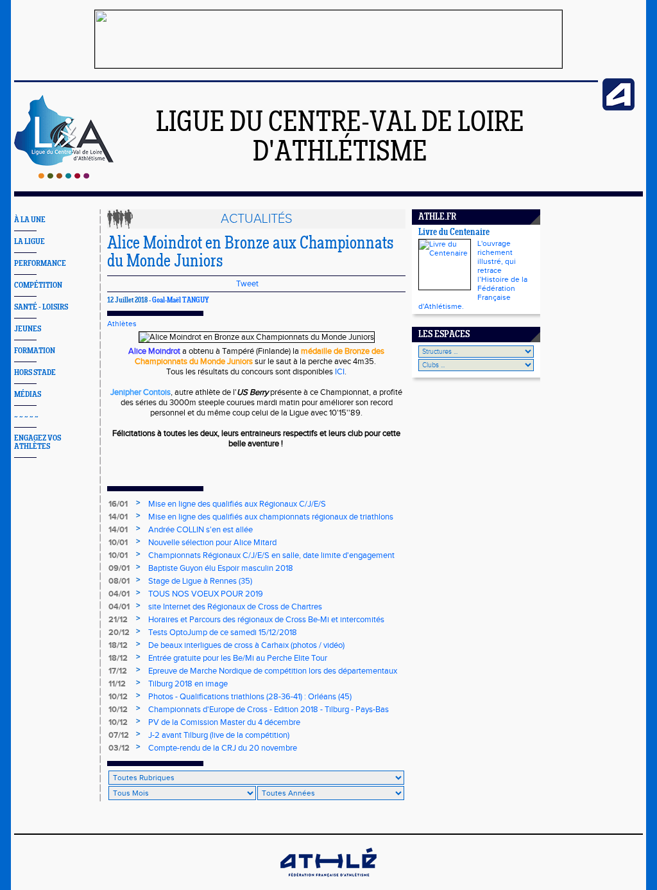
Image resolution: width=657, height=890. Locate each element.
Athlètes (122, 323)
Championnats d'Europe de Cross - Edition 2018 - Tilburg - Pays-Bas (268, 709)
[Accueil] (64, 176)
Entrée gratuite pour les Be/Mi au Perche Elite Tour (237, 658)
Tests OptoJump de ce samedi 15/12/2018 (222, 632)
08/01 (119, 581)
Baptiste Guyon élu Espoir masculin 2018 (220, 568)
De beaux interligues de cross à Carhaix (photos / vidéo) (246, 645)
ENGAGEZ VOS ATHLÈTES (37, 442)
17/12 (117, 671)
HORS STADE (35, 373)
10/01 (118, 542)
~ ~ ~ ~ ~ (26, 416)
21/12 (118, 620)
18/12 (118, 645)
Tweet (247, 284)
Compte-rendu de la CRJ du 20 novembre (222, 748)
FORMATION (34, 351)
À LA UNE (30, 220)
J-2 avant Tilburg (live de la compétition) (218, 735)
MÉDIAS (27, 394)
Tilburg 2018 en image (188, 684)
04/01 (119, 594)
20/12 (119, 632)
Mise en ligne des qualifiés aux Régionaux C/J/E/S (237, 504)
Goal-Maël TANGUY (180, 300)
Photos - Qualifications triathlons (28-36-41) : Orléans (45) (250, 697)
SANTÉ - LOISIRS (41, 307)
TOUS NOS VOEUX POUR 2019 (205, 594)
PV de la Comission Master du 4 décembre (224, 722)
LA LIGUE (29, 242)
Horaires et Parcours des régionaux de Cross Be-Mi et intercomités (266, 620)
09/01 (119, 568)
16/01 (118, 504)
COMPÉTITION (38, 285)
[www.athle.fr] (618, 108)
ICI (340, 372)
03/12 (119, 748)
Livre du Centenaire (454, 233)
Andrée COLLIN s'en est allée (200, 530)
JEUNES (27, 329)
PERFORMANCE (40, 263)
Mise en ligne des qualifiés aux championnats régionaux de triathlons (270, 517)
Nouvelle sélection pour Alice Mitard (212, 542)
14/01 (118, 517)
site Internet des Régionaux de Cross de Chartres (235, 607)
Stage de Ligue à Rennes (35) (200, 581)
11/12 (117, 684)
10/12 (118, 697)
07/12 (118, 735)
